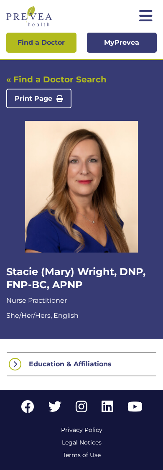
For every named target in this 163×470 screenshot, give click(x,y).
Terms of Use (82, 455)
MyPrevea (121, 42)
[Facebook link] (27, 409)
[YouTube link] (134, 409)
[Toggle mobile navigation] (146, 16)
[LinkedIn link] (107, 409)
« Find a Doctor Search (56, 79)
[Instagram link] (81, 409)
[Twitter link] (55, 409)
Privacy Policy (81, 430)
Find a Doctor (41, 42)
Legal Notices (82, 442)
